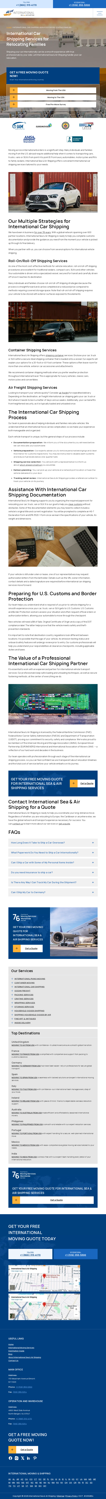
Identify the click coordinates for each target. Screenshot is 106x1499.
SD (91, 1482)
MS (22, 1482)
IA (59, 1479)
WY (44, 1486)
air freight (64, 392)
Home (9, 27)
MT (27, 1482)
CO (30, 1479)
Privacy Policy (72, 1496)
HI (56, 1479)
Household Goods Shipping (29, 1010)
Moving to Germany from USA (26, 1066)
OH (66, 1482)
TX (14, 1486)
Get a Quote (86, 783)
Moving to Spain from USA (24, 1077)
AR (18, 1479)
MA (85, 1479)
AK (9, 1479)
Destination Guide (16, 1351)
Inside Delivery (22, 1022)
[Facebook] (10, 1458)
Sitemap (60, 1496)
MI (9, 1482)
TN (9, 1486)
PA (79, 1482)
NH (45, 1482)
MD (90, 1479)
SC (86, 1482)
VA (23, 1486)
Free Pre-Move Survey (56, 104)
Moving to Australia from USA (27, 1113)
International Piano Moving (29, 978)
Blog (10, 1354)
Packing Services (23, 994)
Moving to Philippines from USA (27, 1124)
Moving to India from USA (24, 1157)
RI (83, 1482)
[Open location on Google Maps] (44, 1278)
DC (40, 1479)
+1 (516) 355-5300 (79, 4)
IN (69, 1479)
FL (48, 1479)
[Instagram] (16, 1458)
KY (77, 1479)
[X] (23, 1458)
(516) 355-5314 (20, 1392)
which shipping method (31, 465)
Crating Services (23, 998)
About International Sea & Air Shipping (24, 1357)
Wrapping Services (24, 1002)
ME (94, 1479)
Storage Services (24, 1006)
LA (81, 1479)
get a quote (64, 823)
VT (27, 1486)
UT (18, 1486)
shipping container (55, 355)
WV (40, 1486)
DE (44, 1479)
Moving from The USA (56, 90)
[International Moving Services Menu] (100, 13)
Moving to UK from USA (23, 1045)
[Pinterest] (35, 1458)
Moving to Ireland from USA (25, 1101)
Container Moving (24, 982)
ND (36, 1482)
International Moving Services (21, 1347)
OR (75, 1482)
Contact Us (13, 1360)
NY (61, 1482)
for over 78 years (42, 232)
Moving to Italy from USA (24, 1089)
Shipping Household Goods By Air (32, 1014)
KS (73, 1479)
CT (35, 1479)
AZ (22, 1479)
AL (14, 1479)
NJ (49, 1482)
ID (63, 1479)
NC (32, 1482)
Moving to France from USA (25, 1054)
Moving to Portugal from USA (27, 1133)
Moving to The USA (55, 97)
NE (40, 1482)
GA (52, 1479)
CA (26, 1479)
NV (57, 1482)
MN (13, 1482)
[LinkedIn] (29, 1458)
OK (70, 1482)
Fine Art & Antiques (25, 1018)
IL (66, 1479)
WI (36, 1486)
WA (31, 1486)
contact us (17, 823)
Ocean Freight (22, 990)
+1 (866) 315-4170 (26, 4)
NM (53, 1482)
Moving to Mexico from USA (25, 1145)
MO (18, 1482)
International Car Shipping (29, 986)
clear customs (75, 504)
